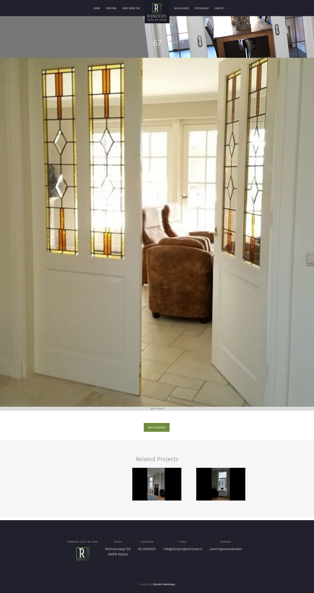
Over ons (111, 8)
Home (97, 8)
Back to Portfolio (156, 427)
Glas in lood (181, 8)
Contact (220, 8)
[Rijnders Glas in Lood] (157, 12)
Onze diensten (131, 8)
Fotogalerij (202, 8)
